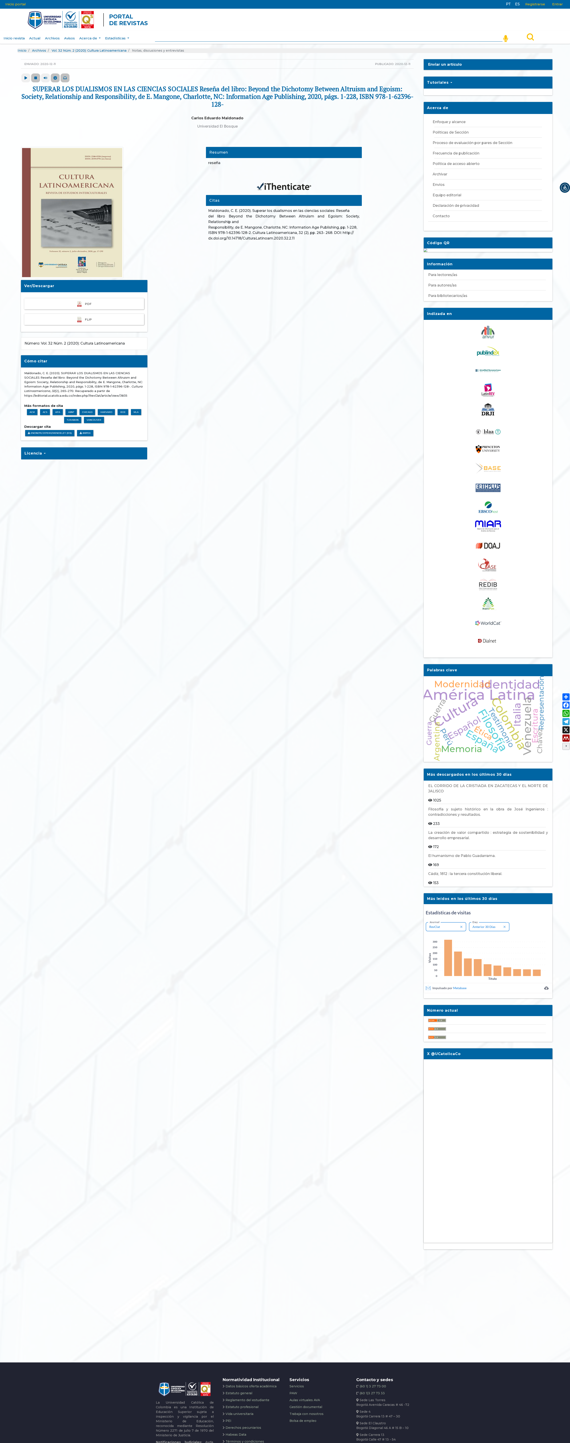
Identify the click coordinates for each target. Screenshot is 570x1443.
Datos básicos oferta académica (251, 1386)
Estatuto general (239, 1393)
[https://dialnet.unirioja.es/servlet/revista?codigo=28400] (488, 640)
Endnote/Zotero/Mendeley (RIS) (51, 433)
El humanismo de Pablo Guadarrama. (461, 856)
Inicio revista (14, 38)
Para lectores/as (442, 275)
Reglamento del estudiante (247, 1400)
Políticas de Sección (451, 132)
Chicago (87, 412)
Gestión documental (305, 1407)
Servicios (296, 1386)
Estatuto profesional (242, 1407)
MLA (136, 412)
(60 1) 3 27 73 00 (372, 1386)
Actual (35, 38)
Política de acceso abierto (456, 164)
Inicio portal (15, 4)
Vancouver (94, 419)
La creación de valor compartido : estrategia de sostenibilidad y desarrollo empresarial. (488, 835)
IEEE (123, 412)
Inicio (22, 51)
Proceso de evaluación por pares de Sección (472, 143)
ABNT (71, 412)
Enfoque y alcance (449, 122)
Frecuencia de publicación (456, 153)
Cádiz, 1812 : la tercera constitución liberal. (465, 874)
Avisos (69, 38)
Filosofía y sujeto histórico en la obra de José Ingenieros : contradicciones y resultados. (488, 812)
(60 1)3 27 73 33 (372, 1393)
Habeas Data (236, 1435)
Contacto (441, 216)
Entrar (557, 4)
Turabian (73, 419)
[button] (565, 188)
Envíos (439, 185)
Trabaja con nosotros (306, 1414)
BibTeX (86, 433)
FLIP (88, 319)
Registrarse (535, 4)
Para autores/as (442, 285)
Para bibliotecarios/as (447, 296)
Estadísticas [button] (115, 38)
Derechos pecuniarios (243, 1428)
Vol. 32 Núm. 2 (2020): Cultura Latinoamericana (89, 51)
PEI (228, 1421)
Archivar (440, 174)
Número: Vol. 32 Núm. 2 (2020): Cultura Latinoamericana (74, 343)
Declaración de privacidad (456, 205)
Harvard (106, 412)
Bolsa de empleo (302, 1421)
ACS (45, 412)
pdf (88, 304)
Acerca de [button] (88, 38)
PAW (293, 1393)
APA (57, 412)
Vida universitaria (239, 1414)
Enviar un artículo (445, 64)
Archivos (52, 38)
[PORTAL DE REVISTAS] (18, 20)
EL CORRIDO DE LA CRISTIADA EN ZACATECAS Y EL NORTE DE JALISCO (488, 788)
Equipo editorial (447, 195)
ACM (32, 412)
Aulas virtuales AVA (304, 1400)
